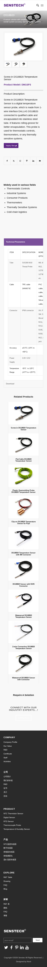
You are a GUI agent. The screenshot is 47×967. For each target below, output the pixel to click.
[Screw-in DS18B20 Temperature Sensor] (23, 413)
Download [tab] (10, 384)
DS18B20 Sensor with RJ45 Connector (23, 585)
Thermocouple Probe (12, 825)
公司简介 (7, 776)
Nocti (29, 961)
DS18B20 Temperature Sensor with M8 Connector (23, 554)
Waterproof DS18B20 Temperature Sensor (23, 616)
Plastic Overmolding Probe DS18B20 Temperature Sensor (23, 491)
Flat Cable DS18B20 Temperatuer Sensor (23, 460)
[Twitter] (6, 947)
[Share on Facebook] (7, 161)
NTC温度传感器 (10, 844)
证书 (5, 788)
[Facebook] (11, 947)
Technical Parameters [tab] (15, 242)
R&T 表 (7, 904)
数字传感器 (8, 848)
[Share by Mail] (40, 161)
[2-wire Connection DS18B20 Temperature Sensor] (23, 632)
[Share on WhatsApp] (20, 161)
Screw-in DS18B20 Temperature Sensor (23, 429)
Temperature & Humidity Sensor (17, 829)
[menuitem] (36, 5)
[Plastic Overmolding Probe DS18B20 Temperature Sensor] (23, 476)
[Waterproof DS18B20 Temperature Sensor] (23, 601)
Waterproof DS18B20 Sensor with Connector (23, 679)
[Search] (36, 5)
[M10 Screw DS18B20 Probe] (15, 64)
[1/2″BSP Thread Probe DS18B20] (23, 64)
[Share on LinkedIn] (33, 161)
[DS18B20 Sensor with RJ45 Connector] (23, 569)
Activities (7, 761)
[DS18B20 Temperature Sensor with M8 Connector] (23, 538)
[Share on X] (14, 161)
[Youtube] (27, 947)
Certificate (8, 754)
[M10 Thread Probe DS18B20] (23, 46)
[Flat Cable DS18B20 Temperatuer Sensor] (23, 444)
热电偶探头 (8, 856)
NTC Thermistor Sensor (13, 813)
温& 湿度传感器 (10, 860)
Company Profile (10, 742)
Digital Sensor (9, 817)
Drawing (7, 881)
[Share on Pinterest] (27, 161)
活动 (5, 796)
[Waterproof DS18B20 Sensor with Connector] (23, 663)
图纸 (5, 908)
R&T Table (8, 877)
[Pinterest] (17, 947)
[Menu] (42, 5)
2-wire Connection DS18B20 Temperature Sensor (23, 647)
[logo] (20, 5)
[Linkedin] (22, 947)
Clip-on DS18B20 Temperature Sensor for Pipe (23, 522)
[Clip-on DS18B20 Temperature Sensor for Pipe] (23, 507)
